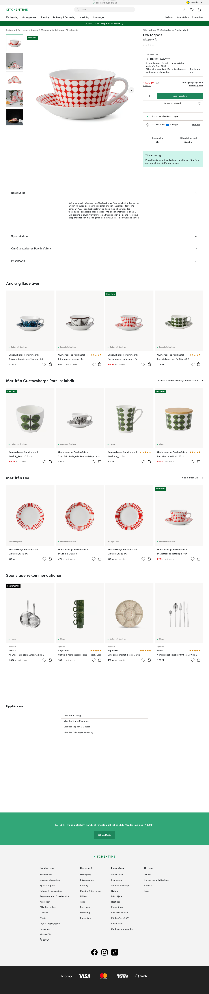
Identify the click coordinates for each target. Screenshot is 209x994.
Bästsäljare (116, 896)
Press (146, 891)
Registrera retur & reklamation (54, 896)
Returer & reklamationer (51, 891)
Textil (83, 902)
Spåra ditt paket (48, 886)
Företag (43, 918)
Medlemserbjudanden (122, 929)
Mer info (196, 125)
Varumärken (183, 17)
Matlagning (12, 17)
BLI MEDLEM (104, 835)
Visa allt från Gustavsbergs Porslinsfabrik (178, 381)
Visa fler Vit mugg (72, 716)
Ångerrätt (44, 940)
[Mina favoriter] (192, 9)
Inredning (84, 17)
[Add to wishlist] (44, 364)
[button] (148, 45)
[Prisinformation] (157, 83)
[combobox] (194, 2)
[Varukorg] (199, 9)
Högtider (115, 902)
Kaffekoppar (58, 30)
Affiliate (148, 886)
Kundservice (46, 875)
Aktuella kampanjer (120, 886)
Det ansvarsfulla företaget (156, 880)
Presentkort (86, 918)
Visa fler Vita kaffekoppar (76, 721)
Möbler (83, 896)
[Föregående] (33, 90)
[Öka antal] (154, 96)
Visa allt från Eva (190, 478)
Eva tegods (72, 30)
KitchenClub (46, 935)
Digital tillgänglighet (50, 924)
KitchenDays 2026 (120, 918)
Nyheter (169, 17)
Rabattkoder (117, 924)
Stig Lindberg (149, 30)
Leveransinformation (50, 880)
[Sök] (77, 9)
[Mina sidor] (184, 9)
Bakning (45, 17)
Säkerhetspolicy (48, 907)
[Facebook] (94, 952)
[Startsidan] (17, 10)
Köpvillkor (45, 902)
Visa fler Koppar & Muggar (77, 727)
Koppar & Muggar (40, 30)
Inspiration (197, 17)
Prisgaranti (45, 929)
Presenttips (117, 907)
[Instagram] (104, 952)
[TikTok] (115, 952)
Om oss (147, 875)
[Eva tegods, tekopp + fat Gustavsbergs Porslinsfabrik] (82, 89)
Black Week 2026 (119, 913)
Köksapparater (29, 17)
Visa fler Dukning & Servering (78, 732)
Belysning (85, 907)
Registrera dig (195, 70)
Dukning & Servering (64, 17)
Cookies (44, 913)
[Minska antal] (145, 96)
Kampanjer (98, 17)
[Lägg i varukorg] (50, 364)
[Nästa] (131, 90)
